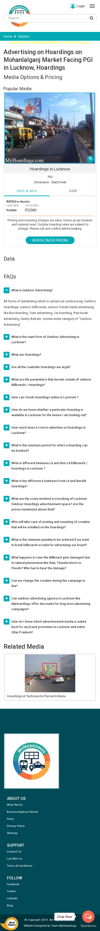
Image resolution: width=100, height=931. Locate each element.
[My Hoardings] (19, 29)
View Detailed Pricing (50, 240)
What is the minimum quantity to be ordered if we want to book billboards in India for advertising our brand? (50, 542)
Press (10, 819)
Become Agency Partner (22, 811)
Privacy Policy (16, 826)
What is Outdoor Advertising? (32, 290)
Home (8, 36)
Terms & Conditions (19, 865)
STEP (73, 191)
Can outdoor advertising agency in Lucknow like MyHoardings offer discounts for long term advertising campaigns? (50, 604)
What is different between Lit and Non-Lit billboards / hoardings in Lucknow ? (49, 465)
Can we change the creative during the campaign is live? (48, 583)
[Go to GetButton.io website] (88, 926)
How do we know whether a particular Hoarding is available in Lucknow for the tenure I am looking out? (49, 412)
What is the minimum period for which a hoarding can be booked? (49, 447)
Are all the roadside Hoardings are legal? (40, 367)
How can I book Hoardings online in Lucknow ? (44, 397)
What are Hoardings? (26, 354)
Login (81, 6)
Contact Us (14, 851)
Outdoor (24, 36)
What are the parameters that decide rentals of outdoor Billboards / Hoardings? (51, 382)
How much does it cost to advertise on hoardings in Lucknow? (48, 430)
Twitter (11, 891)
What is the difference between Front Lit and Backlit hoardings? (48, 483)
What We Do (15, 804)
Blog (10, 905)
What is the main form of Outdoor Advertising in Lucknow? (45, 339)
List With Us (14, 858)
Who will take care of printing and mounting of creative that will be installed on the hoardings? (50, 524)
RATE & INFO (27, 191)
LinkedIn (12, 898)
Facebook (13, 884)
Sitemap (12, 833)
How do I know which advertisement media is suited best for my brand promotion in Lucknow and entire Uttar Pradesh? (48, 627)
